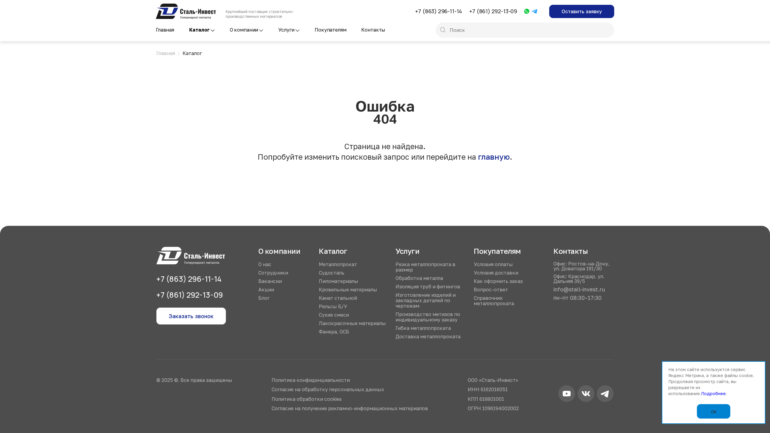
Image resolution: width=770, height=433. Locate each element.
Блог (264, 298)
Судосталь (331, 273)
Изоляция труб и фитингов (428, 287)
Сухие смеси (334, 315)
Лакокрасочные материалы (352, 323)
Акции (266, 290)
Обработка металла (419, 278)
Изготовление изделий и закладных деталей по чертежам (426, 300)
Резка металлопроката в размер (425, 267)
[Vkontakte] (586, 394)
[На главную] (186, 6)
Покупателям (330, 30)
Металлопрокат (338, 264)
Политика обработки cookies (307, 399)
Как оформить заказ (498, 281)
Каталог (199, 30)
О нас (264, 264)
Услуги (286, 30)
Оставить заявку (582, 11)
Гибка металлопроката (423, 328)
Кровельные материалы (348, 290)
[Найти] (442, 30)
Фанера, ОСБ (334, 332)
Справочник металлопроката (494, 300)
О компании (244, 30)
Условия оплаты (493, 264)
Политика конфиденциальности (311, 380)
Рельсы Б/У (333, 306)
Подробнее (713, 393)
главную (494, 156)
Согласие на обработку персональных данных (328, 389)
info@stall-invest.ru (579, 289)
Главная (165, 30)
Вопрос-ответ (491, 290)
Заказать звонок (191, 316)
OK (713, 411)
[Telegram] (535, 11)
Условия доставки (496, 273)
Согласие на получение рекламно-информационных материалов (350, 408)
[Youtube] (566, 394)
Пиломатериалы (338, 281)
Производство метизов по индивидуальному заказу (428, 317)
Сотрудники (273, 273)
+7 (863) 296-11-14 (438, 11)
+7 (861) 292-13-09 (493, 11)
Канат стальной (338, 298)
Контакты (373, 30)
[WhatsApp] (526, 11)
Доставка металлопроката (428, 336)
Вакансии (270, 281)
